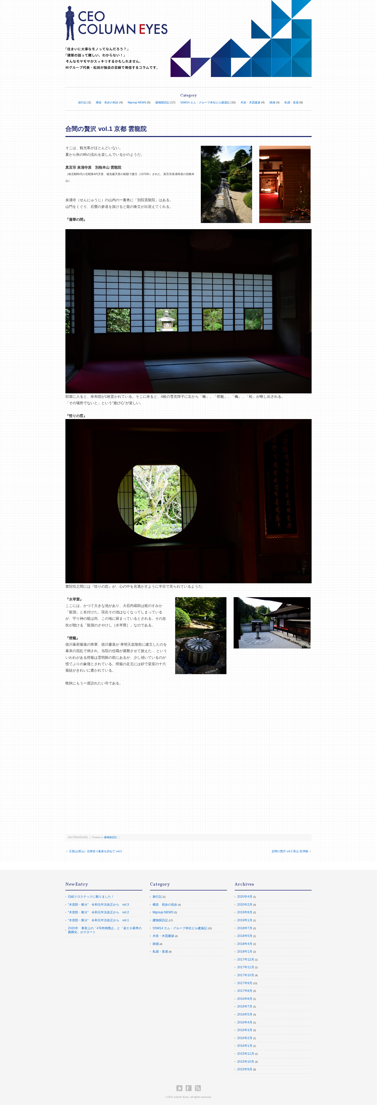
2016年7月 (244, 1006)
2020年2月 (244, 904)
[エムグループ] (180, 1088)
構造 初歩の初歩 (107, 102)
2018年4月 (244, 944)
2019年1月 (244, 920)
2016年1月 (244, 1046)
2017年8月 (244, 991)
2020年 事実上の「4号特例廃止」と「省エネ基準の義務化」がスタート (105, 930)
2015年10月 (245, 1061)
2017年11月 (245, 967)
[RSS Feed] (198, 1088)
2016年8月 (244, 999)
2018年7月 (244, 928)
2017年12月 (245, 959)
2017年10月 (245, 975)
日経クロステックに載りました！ (91, 896)
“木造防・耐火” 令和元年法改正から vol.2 (98, 912)
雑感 (272, 102)
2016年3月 (244, 1030)
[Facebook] (190, 1088)
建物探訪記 (162, 102)
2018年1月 (244, 951)
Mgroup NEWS (137, 102)
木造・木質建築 (250, 102)
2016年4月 (244, 1022)
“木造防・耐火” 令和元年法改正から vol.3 (98, 904)
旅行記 (82, 102)
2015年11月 (245, 1053)
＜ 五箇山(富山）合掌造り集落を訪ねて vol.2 (93, 851)
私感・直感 (291, 102)
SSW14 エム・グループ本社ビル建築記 (205, 102)
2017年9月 (244, 983)
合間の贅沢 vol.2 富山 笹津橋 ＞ (292, 851)
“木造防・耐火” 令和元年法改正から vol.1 (98, 920)
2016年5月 (244, 1014)
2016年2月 (244, 1038)
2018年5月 (244, 936)
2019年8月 (244, 912)
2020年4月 (244, 896)
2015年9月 (244, 1069)
